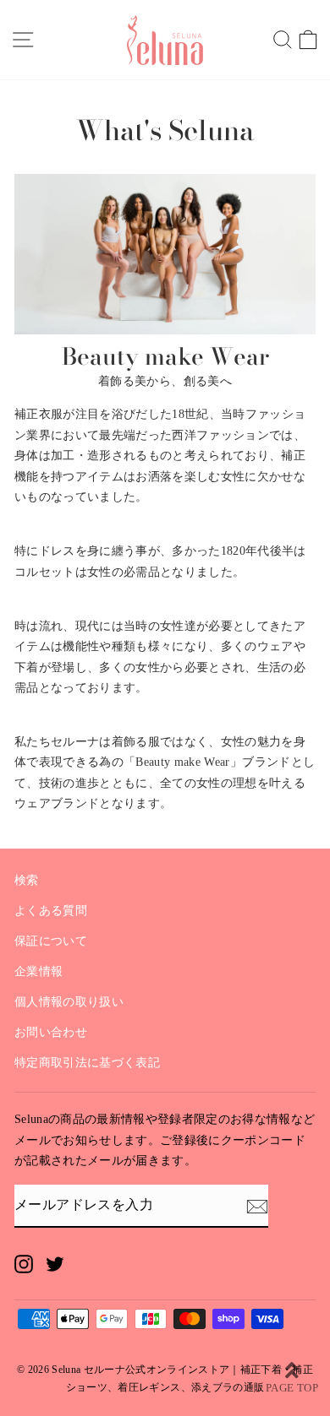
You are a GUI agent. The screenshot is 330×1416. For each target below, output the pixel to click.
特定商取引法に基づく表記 (87, 1062)
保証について (50, 941)
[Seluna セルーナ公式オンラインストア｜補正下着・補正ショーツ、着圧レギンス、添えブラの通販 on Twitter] (55, 1264)
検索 (26, 880)
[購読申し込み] (257, 1206)
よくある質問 (50, 910)
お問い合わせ (50, 1032)
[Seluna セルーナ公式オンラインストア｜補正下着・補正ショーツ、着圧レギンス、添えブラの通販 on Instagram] (23, 1264)
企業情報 (38, 971)
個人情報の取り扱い (69, 1002)
